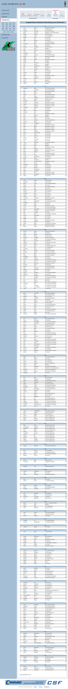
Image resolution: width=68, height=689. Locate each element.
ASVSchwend (49, 15)
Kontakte (5, 38)
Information (6, 34)
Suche (12, 31)
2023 (10, 30)
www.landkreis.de (14, 4)
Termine (4, 16)
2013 (10, 26)
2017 (10, 28)
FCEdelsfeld (42, 15)
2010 (13, 24)
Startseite (5, 10)
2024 (13, 30)
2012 (6, 26)
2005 (10, 23)
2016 (6, 28)
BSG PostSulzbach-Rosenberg (55, 13)
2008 (6, 24)
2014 (13, 26)
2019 (3, 30)
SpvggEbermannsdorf (29, 15)
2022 (6, 30)
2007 (3, 24)
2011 (3, 26)
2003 (3, 23)
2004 (6, 23)
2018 (13, 28)
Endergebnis (55, 18)
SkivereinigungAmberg (36, 15)
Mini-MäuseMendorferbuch (23, 14)
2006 (13, 23)
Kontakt (35, 686)
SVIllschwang (62, 15)
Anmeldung (5, 13)
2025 (4, 31)
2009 (10, 24)
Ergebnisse (6, 20)
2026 (8, 31)
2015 (3, 28)
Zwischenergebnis (33, 18)
